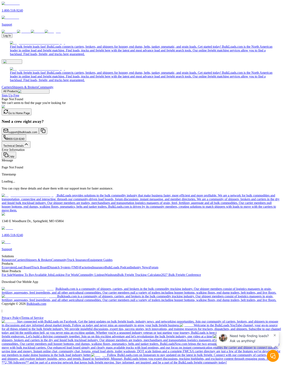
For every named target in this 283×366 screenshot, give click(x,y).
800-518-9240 (16, 139)
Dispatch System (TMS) (64, 267)
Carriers (7, 87)
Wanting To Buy (23, 275)
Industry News (140, 267)
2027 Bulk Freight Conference (181, 275)
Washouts (111, 275)
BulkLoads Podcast (117, 267)
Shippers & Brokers (25, 87)
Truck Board (39, 267)
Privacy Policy (11, 318)
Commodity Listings (91, 275)
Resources (8, 260)
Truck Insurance (77, 260)
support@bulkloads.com (22, 132)
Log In (7, 35)
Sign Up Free (10, 95)
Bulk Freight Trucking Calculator (139, 275)
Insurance (98, 267)
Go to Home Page (19, 113)
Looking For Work (65, 275)
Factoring (86, 267)
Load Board (23, 267)
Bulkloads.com (36, 303)
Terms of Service (32, 318)
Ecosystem (9, 267)
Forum (154, 267)
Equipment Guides (100, 260)
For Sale (7, 275)
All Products (10, 91)
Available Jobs (43, 275)
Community (45, 87)
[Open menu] (12, 61)
